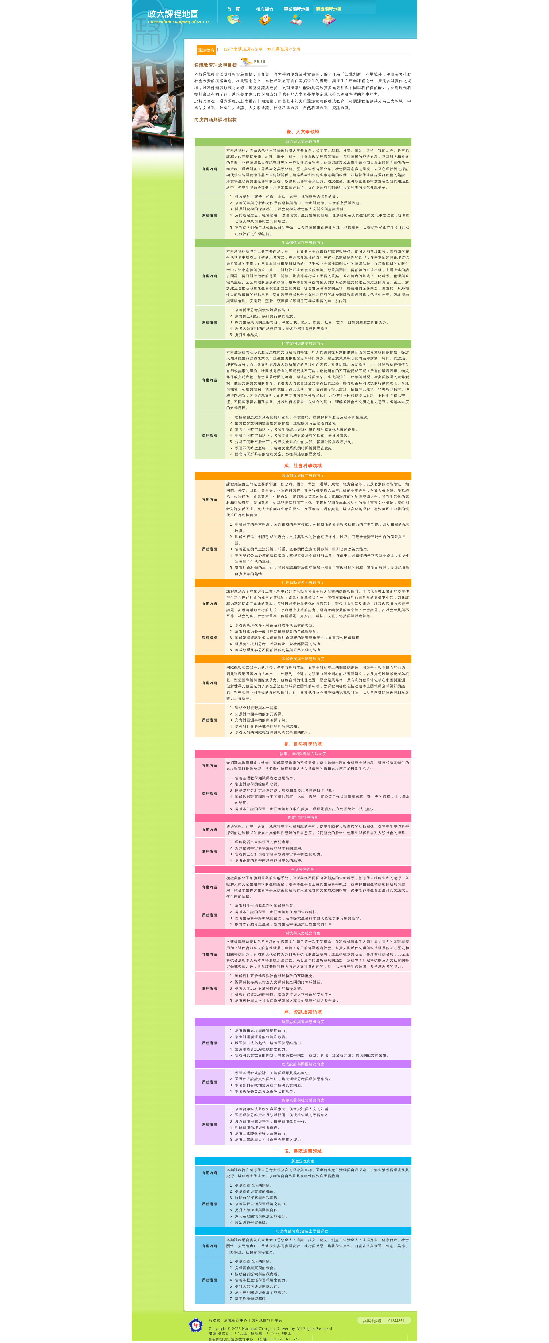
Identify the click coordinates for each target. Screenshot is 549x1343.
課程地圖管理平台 (267, 1320)
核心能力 (265, 14)
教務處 (214, 1320)
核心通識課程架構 (284, 49)
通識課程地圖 (328, 14)
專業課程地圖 (297, 14)
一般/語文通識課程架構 (241, 49)
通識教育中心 (236, 1320)
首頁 (233, 14)
